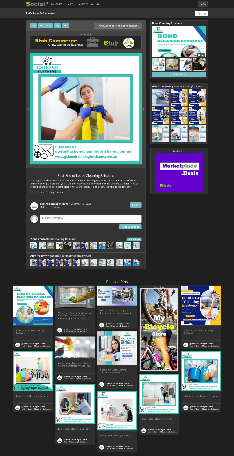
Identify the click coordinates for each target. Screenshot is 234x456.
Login (203, 3)
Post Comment (130, 226)
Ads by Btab (86, 34)
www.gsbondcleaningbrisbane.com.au (120, 25)
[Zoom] (57, 25)
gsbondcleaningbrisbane (33, 343)
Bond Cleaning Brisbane (61, 239)
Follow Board (134, 239)
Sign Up (201, 13)
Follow (135, 204)
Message (83, 3)
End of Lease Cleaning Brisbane (88, 180)
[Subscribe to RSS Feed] (91, 4)
